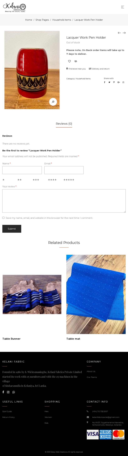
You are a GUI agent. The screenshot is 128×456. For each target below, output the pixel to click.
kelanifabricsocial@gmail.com (105, 417)
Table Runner (11, 338)
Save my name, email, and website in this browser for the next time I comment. (49, 218)
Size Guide (7, 411)
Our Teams (92, 377)
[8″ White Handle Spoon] (119, 32)
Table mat (73, 338)
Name (6, 163)
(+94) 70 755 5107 (100, 411)
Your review (9, 186)
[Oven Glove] (124, 32)
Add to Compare (76, 61)
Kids (46, 423)
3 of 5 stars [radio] (38, 180)
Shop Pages (42, 19)
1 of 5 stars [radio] (8, 180)
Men (47, 411)
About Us (91, 371)
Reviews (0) (64, 123)
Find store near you (77, 69)
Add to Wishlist (69, 61)
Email (48, 163)
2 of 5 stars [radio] (23, 180)
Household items (61, 19)
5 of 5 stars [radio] (69, 180)
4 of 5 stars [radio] (54, 180)
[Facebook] (3, 392)
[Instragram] (8, 392)
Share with (109, 78)
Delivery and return (101, 69)
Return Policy (8, 417)
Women (48, 417)
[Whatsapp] (13, 392)
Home (28, 19)
